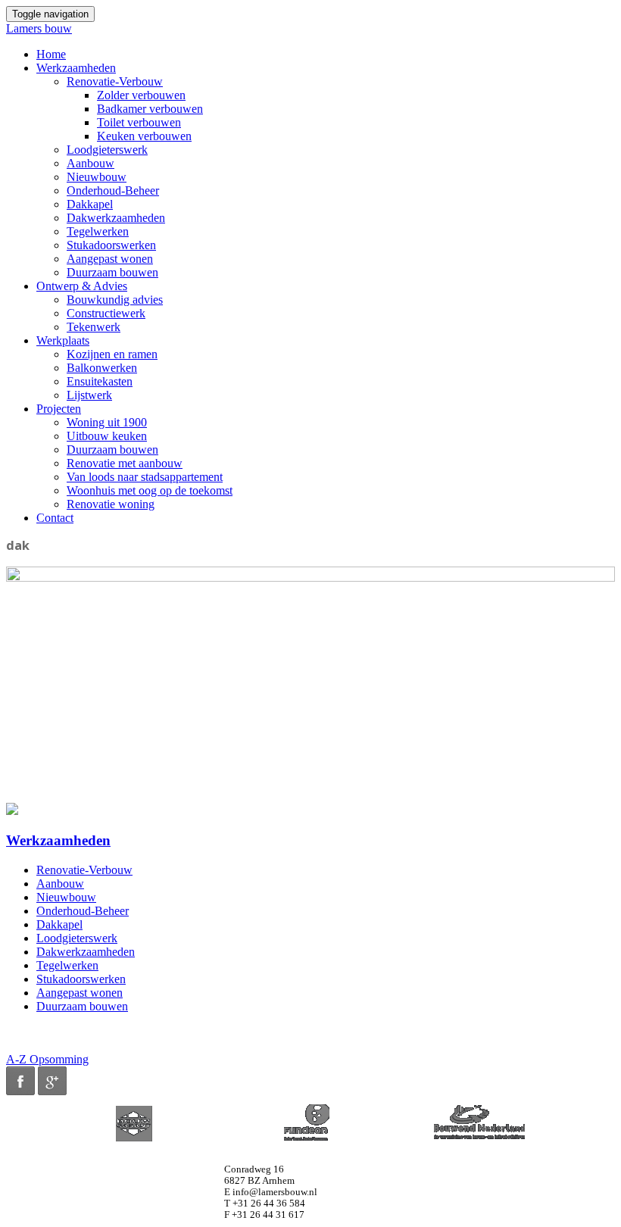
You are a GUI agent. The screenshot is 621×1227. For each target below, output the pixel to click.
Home (51, 54)
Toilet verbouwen (139, 122)
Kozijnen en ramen (112, 354)
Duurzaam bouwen (112, 272)
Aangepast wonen (110, 258)
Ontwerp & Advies (81, 285)
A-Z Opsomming (47, 1059)
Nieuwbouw (96, 176)
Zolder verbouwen (141, 95)
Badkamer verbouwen (150, 108)
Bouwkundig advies (115, 299)
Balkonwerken (102, 367)
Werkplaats (62, 340)
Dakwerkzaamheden (116, 217)
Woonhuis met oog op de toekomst (149, 490)
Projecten (58, 408)
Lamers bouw (39, 28)
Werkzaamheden (76, 67)
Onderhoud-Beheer (113, 190)
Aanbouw (90, 163)
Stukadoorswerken (111, 245)
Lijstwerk (89, 395)
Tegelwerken (98, 231)
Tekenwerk (93, 326)
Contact (54, 517)
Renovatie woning (110, 504)
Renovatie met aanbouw (125, 463)
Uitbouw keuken (107, 435)
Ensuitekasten (100, 381)
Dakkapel (90, 204)
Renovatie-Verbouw (115, 81)
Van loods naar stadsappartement (145, 476)
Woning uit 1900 (107, 422)
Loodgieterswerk (107, 149)
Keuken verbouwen (144, 136)
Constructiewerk (106, 313)
